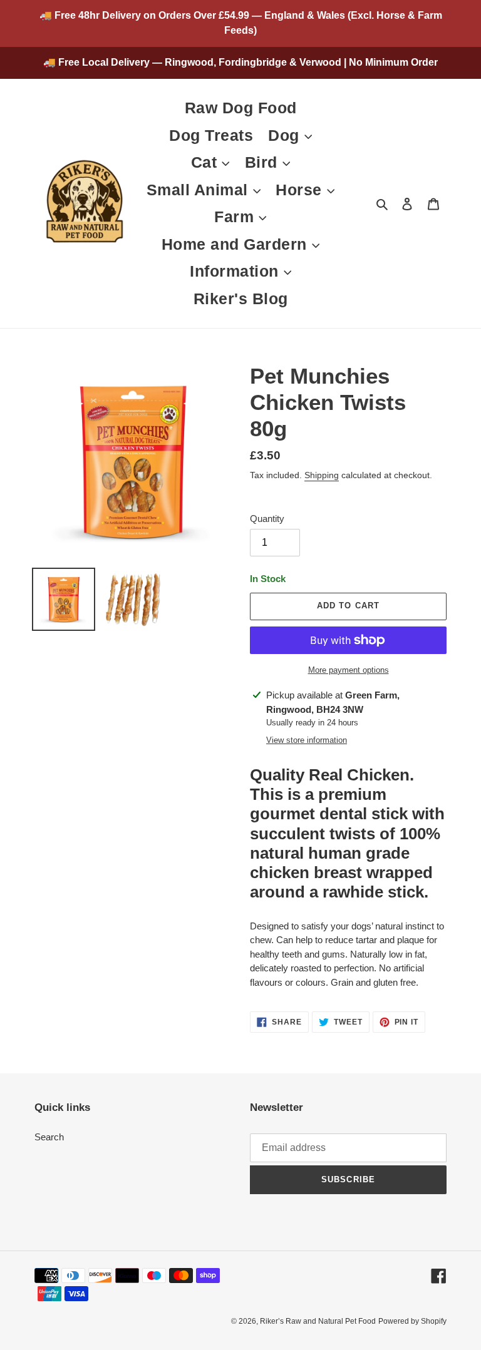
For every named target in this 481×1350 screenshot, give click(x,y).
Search (49, 1137)
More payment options (348, 670)
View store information (306, 740)
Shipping (321, 475)
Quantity (267, 518)
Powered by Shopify (412, 1321)
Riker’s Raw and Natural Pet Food (318, 1321)
